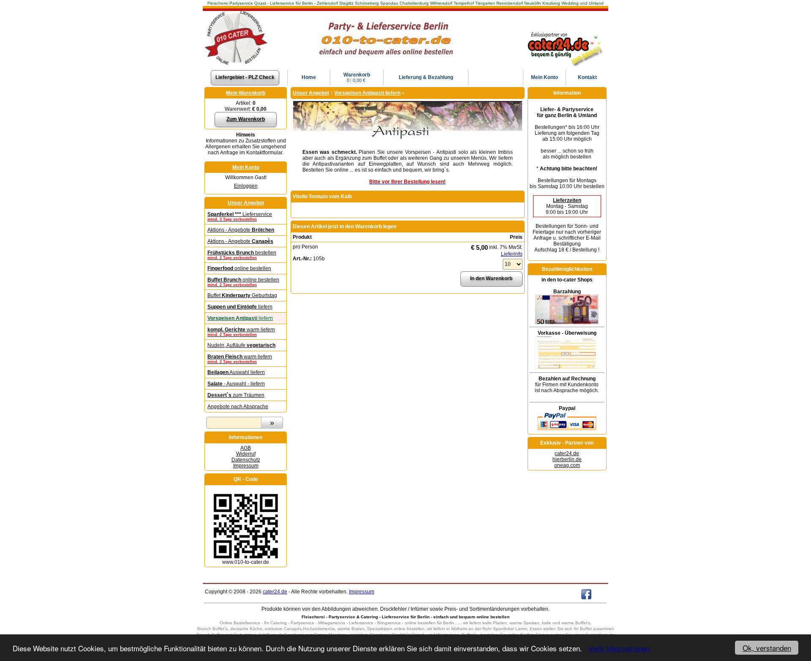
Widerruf (246, 454)
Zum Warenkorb (245, 119)
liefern (239, 307)
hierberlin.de (567, 459)
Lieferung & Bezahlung (426, 77)
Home (309, 77)
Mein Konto (245, 167)
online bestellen (239, 268)
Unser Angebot (246, 203)
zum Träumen (235, 395)
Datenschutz (245, 460)
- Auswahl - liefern (236, 384)
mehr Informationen (619, 648)
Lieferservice (239, 216)
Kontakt (587, 77)
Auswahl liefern (236, 372)
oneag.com (567, 465)
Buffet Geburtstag (242, 295)
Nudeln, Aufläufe (241, 345)
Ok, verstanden (767, 647)
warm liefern (241, 332)
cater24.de (567, 453)
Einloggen (246, 186)
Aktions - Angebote (240, 230)
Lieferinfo (512, 254)
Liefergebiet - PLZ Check (245, 77)
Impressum (246, 466)
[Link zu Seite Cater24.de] (564, 32)
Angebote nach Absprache (237, 407)
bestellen (241, 255)
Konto (544, 77)
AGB (245, 448)
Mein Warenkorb (245, 93)
